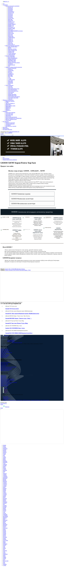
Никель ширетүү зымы (10, 105)
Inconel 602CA (11, 11)
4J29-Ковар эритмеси (5, 354)
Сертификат (8, 125)
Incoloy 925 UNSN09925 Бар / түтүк (15, 328)
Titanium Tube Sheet (12, 94)
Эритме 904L (11, 70)
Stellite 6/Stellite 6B (4, 349)
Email (1, 407)
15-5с (9, 77)
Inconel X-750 (11, 12)
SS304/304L (10, 81)
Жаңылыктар (6, 128)
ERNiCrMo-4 (8, 106)
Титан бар (10, 86)
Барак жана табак (9, 114)
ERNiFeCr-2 (8, 108)
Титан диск (10, 87)
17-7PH (9, 78)
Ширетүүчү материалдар (8, 100)
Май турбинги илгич (5, 370)
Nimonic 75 (10, 38)
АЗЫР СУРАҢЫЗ (4, 385)
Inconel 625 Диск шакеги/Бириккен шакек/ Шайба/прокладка (22, 313)
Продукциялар (6, 158)
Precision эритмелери (10, 55)
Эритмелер (5, 4)
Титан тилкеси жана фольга (14, 96)
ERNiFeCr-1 (8, 110)
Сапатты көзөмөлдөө (10, 123)
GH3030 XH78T (11, 37)
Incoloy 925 (10, 35)
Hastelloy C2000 (11, 28)
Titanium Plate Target (12, 95)
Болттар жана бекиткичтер (11, 117)
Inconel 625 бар (12, 400)
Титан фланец (11, 92)
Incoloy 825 (10, 29)
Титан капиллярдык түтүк (13, 88)
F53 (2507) (10, 72)
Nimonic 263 (10, 41)
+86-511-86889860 (8, 132)
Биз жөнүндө (6, 121)
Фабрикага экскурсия (10, 122)
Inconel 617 (10, 16)
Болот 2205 (10, 80)
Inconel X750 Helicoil (35, 400)
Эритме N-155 (11, 52)
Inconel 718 (10, 7)
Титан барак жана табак (13, 97)
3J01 (9, 66)
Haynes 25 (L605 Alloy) (5, 350)
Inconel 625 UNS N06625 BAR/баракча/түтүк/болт (19, 333)
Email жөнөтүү (3, 403)
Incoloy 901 (10, 34)
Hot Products (5, 396)
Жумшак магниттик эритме (14, 62)
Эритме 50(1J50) (11, 64)
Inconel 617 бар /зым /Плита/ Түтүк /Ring (17, 323)
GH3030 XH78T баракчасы (6, 352)
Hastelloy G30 (11, 25)
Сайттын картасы (6, 397)
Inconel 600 (10, 9)
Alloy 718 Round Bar (44, 400)
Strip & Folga (8, 115)
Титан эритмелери (9, 85)
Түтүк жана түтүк (9, 113)
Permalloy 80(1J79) (12, 59)
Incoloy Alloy (3, 377)
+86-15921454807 (11, 341)
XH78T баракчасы (26, 400)
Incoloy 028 (10, 43)
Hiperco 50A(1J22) (12, 61)
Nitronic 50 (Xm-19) (12, 68)
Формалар (5, 111)
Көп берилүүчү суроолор (11, 126)
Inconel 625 (10, 8)
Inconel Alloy (3, 375)
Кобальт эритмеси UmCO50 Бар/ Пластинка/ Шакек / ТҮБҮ (18, 270)
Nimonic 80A (10, 36)
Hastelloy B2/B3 (3, 357)
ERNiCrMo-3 (8, 104)
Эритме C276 (6, 400)
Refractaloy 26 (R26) (12, 49)
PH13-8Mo (10, 75)
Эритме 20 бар (19, 400)
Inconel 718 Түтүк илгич (12, 308)
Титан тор (10, 98)
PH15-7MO (10, 76)
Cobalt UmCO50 (11, 54)
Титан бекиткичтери (12, 89)
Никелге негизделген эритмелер (12, 5)
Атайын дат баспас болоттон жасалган (14, 67)
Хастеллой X (11, 22)
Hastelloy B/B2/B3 (12, 24)
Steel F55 (10, 71)
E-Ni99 (7, 102)
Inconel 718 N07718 (4, 351)
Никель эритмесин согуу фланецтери (13, 118)
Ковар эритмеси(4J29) (12, 58)
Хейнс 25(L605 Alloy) (12, 46)
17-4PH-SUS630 (11, 79)
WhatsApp (7, 406)
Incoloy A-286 (11, 33)
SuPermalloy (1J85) (12, 60)
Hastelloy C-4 (11, 26)
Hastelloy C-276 (11, 21)
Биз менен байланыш (7, 129)
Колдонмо (5, 127)
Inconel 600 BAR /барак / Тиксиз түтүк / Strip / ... (19, 318)
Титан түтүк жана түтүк (13, 90)
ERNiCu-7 (8, 109)
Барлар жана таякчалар (10, 112)
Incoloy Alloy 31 (11, 44)
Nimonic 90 (10, 39)
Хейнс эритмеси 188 (12, 50)
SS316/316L (10, 83)
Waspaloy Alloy (11, 51)
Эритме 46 (10, 63)
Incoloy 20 (10, 42)
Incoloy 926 (10, 32)
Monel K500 (10, 20)
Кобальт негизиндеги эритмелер (12, 45)
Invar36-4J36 (3, 353)
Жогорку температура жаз (11, 119)
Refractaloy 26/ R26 (4, 355)
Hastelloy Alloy (3, 376)
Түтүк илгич (8, 120)
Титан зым (10, 93)
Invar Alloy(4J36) (11, 56)
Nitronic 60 (10, 69)
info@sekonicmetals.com (14, 131)
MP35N (9, 47)
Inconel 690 (10, 17)
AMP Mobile (5, 399)
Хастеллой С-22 (11, 27)
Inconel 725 (10, 13)
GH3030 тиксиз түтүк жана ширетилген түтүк (38, 231)
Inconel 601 (10, 10)
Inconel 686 (10, 15)
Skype (1, 404)
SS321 (9, 84)
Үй (3, 3)
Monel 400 (10, 19)
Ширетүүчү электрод (10, 101)
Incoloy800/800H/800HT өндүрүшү (15, 30)
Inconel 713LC (11, 18)
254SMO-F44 (11, 73)
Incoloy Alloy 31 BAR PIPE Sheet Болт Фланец (15, 269)
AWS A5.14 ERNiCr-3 (10, 103)
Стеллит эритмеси (12, 53)
